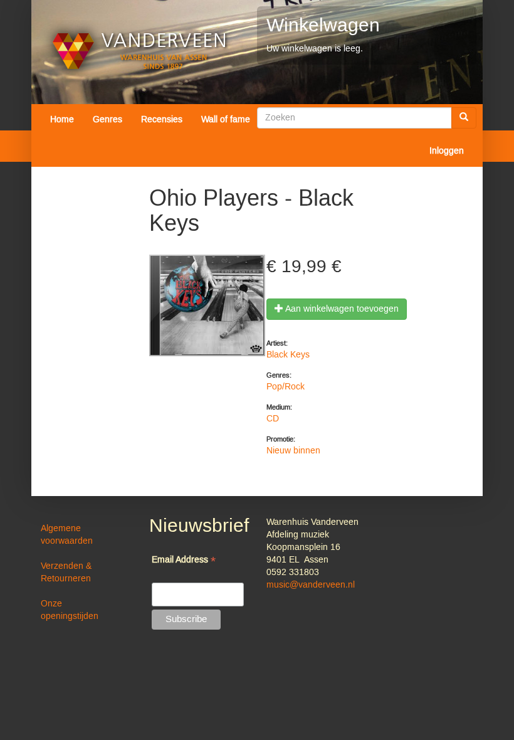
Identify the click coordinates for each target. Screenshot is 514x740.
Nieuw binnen (293, 451)
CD (272, 419)
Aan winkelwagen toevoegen (341, 309)
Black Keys (288, 355)
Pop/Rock (285, 387)
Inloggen (446, 151)
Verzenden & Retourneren (66, 572)
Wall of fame (225, 119)
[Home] (139, 51)
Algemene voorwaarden (67, 535)
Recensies (161, 119)
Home (62, 119)
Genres (107, 119)
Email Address (184, 561)
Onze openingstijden (69, 610)
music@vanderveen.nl (310, 585)
